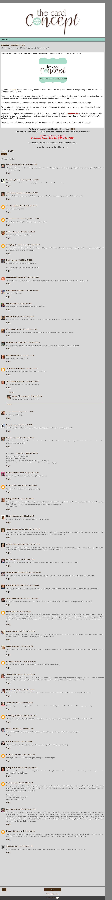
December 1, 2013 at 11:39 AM (22, 646)
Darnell (9, 631)
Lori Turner (10, 164)
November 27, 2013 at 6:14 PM (21, 303)
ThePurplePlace (12, 529)
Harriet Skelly (11, 585)
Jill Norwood (11, 598)
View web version (52, 894)
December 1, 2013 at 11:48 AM (25, 661)
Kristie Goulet (11, 473)
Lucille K (9, 690)
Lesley (13, 90)
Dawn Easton (11, 290)
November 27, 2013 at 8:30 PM (27, 453)
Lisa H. (8, 516)
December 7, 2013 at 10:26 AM (22, 783)
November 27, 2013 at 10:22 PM (25, 486)
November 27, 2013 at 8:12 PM (23, 438)
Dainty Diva (10, 768)
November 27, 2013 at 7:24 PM (21, 425)
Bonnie (9, 355)
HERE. (72, 129)
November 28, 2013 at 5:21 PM (29, 529)
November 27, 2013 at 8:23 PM (31, 396)
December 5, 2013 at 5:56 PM (24, 755)
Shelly (8, 646)
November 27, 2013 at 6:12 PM (27, 290)
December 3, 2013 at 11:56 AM (22, 729)
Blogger (56, 898)
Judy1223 (10, 674)
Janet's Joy (10, 368)
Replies (11, 392)
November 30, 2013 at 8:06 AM (27, 598)
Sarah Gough (11, 180)
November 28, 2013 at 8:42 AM (23, 516)
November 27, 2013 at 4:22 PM (27, 180)
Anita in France (12, 544)
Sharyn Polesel (12, 572)
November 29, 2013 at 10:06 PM (29, 572)
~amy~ (8, 412)
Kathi (8, 260)
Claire (8, 846)
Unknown (9, 486)
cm (7, 611)
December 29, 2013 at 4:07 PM (22, 846)
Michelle (9, 559)
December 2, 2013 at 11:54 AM (25, 716)
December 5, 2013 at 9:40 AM (22, 742)
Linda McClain (11, 277)
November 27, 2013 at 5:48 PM (22, 260)
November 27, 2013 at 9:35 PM (28, 473)
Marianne (9, 809)
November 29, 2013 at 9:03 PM (24, 559)
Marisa (8, 729)
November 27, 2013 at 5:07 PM (27, 193)
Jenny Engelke (11, 245)
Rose (8, 425)
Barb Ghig (10, 716)
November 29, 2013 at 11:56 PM (28, 585)
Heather (9, 831)
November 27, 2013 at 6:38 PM (29, 342)
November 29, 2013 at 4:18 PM (29, 544)
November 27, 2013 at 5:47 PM (29, 245)
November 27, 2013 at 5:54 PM (28, 277)
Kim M (8, 742)
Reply (8, 173)
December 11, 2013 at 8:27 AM (24, 809)
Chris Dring (10, 329)
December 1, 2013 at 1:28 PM (24, 674)
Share (4, 154)
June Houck (10, 193)
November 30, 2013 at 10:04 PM (23, 631)
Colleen (9, 438)
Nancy (8, 499)
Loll (7, 303)
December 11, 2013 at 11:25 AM (24, 831)
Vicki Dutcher (11, 381)
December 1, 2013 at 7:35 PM (22, 703)
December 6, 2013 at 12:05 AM (26, 768)
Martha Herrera (11, 219)
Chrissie (9, 232)
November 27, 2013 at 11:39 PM (23, 499)
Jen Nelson (10, 206)
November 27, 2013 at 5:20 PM (26, 206)
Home (52, 889)
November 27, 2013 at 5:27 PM (29, 219)
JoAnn (8, 703)
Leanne (9, 316)
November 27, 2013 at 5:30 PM (24, 232)
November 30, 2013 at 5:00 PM (20, 611)
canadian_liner (11, 342)
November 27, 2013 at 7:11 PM (27, 381)
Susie (8, 783)
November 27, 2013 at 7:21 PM (22, 412)
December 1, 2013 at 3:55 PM (24, 690)
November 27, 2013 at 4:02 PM (26, 164)
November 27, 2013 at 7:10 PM (23, 355)
